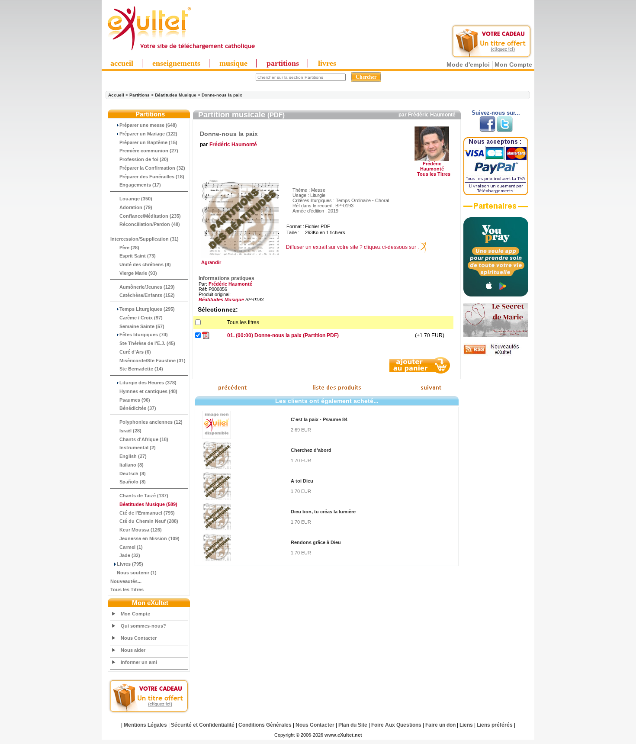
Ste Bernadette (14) (141, 368)
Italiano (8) (131, 464)
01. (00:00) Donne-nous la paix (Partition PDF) (283, 335)
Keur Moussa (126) (140, 529)
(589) (148, 504)
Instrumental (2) (137, 447)
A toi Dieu (302, 480)
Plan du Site (352, 725)
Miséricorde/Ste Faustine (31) (152, 360)
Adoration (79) (135, 207)
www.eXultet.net (343, 735)
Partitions (139, 95)
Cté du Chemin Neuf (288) (148, 521)
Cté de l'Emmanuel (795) (147, 512)
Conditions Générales (265, 725)
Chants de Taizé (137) (143, 495)
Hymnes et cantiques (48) (148, 391)
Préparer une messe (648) (148, 125)
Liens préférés (495, 725)
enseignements (176, 63)
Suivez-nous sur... (496, 113)
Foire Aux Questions (396, 725)
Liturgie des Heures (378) (148, 382)
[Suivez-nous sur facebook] (487, 130)
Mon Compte (513, 64)
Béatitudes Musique (175, 95)
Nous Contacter (139, 638)
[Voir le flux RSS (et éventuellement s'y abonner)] (495, 354)
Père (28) (129, 247)
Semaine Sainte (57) (141, 326)
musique (233, 63)
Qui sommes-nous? (143, 625)
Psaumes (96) (134, 400)
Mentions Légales (145, 725)
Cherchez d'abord (311, 450)
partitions (283, 63)
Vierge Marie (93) (138, 273)
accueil (121, 63)
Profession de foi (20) (143, 159)
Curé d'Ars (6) (135, 351)
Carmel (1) (131, 547)
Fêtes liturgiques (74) (143, 334)
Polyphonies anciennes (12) (151, 422)
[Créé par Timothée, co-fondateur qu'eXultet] (495, 295)
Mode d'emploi (468, 64)
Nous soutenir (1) (137, 572)
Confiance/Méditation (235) (150, 216)
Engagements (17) (140, 184)
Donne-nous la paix (222, 95)
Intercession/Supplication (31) (144, 239)
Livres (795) (130, 564)
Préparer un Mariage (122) (148, 133)
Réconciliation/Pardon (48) (149, 224)
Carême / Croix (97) (141, 317)
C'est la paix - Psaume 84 (319, 419)
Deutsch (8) (132, 473)
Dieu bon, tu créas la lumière (323, 511)
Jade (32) (129, 555)
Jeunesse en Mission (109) (149, 538)
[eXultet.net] (181, 51)
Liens (466, 725)
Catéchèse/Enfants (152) (147, 295)
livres (327, 63)
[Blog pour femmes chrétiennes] (495, 335)
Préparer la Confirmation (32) (152, 168)
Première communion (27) (148, 150)
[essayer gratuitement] (491, 57)
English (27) (133, 456)
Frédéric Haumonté (432, 115)
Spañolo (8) (132, 481)
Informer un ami (139, 662)
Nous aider (133, 650)
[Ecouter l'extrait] (495, 209)
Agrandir (210, 262)
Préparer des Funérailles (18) (151, 176)
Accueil (116, 95)
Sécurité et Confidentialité (202, 725)
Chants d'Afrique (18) (143, 439)
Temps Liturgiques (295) (147, 309)
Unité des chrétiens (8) (145, 264)
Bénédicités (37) (137, 408)
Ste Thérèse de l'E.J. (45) (147, 343)
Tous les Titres (127, 589)
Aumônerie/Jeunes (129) (147, 287)
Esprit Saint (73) (137, 255)
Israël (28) (130, 430)
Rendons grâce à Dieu (316, 542)
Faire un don (440, 725)
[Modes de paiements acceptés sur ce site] (495, 193)
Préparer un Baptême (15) (148, 142)
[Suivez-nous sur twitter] (505, 130)
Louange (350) (135, 198)
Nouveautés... (125, 581)
